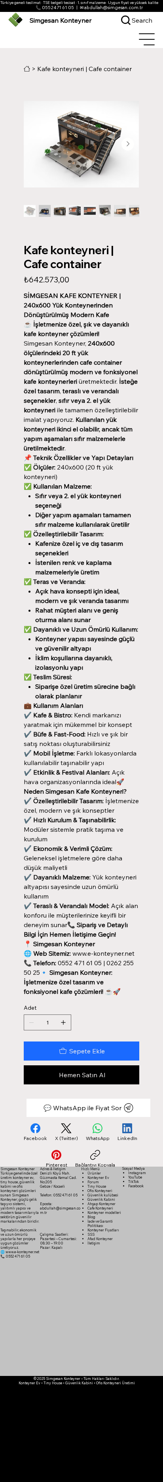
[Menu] (147, 39)
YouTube (135, 1177)
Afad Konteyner (100, 1239)
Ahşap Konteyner (101, 1204)
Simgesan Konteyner (61, 20)
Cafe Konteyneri (100, 1208)
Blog (91, 1217)
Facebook (136, 1186)
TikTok (133, 1181)
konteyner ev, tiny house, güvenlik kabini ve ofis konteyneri (17, 1184)
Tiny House (96, 1186)
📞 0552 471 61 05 (55, 7)
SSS (91, 1234)
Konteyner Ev (98, 1177)
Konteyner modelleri (104, 1212)
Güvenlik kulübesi (102, 1195)
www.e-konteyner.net (22, 1252)
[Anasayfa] (27, 69)
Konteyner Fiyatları (103, 1230)
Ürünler (94, 1173)
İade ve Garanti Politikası (100, 1223)
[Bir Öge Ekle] (63, 1022)
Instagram (137, 1173)
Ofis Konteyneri (99, 1190)
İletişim (93, 1243)
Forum (93, 1182)
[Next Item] (127, 144)
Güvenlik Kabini (101, 1199)
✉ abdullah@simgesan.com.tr (111, 7)
